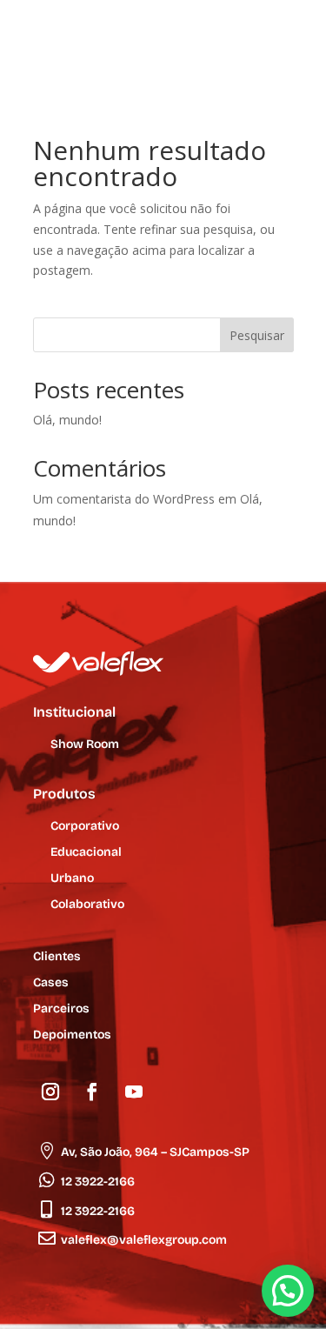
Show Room (84, 744)
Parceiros (61, 1009)
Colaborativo (87, 905)
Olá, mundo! (67, 419)
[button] (288, 1291)
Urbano (72, 878)
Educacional (86, 852)
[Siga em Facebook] (92, 1091)
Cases (51, 983)
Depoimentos (72, 1035)
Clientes (57, 957)
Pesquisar (257, 335)
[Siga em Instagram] (50, 1091)
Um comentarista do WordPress (124, 499)
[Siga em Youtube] (133, 1091)
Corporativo (84, 826)
